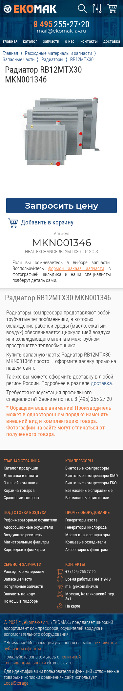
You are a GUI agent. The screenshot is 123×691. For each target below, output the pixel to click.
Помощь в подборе (21, 601)
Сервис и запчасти (22, 564)
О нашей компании (21, 482)
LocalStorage (16, 683)
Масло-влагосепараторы (87, 534)
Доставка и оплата (21, 475)
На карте (72, 606)
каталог (30, 41)
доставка (111, 41)
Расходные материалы (24, 571)
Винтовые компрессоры (87, 468)
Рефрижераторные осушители (30, 520)
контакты (89, 41)
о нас (69, 41)
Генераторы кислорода (86, 527)
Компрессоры (79, 460)
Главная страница (22, 460)
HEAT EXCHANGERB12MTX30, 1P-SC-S (61, 252)
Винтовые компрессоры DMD (91, 475)
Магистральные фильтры (26, 542)
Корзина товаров (19, 490)
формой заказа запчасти (76, 268)
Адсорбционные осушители (28, 527)
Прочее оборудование (87, 512)
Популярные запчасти (23, 586)
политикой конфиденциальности (42, 660)
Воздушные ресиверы (23, 534)
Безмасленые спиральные (89, 490)
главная (10, 41)
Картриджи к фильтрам (24, 549)
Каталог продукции (21, 468)
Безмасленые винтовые (87, 497)
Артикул (61, 234)
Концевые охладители (85, 542)
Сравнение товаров (21, 497)
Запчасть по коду (19, 593)
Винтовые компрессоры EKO (91, 482)
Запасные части (18, 579)
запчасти (51, 41)
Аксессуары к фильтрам (86, 549)
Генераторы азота (81, 520)
